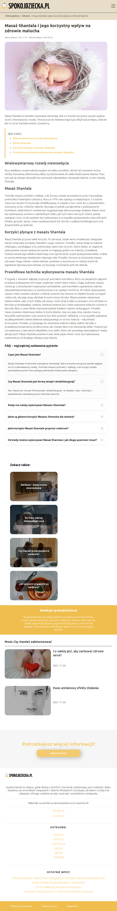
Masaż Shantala (22, 143)
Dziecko (58, 835)
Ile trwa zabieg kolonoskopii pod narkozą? (34, 519)
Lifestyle (58, 839)
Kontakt (58, 816)
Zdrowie (26, 16)
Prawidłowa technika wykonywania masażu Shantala (43, 152)
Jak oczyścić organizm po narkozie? (34, 586)
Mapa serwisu (49, 906)
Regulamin (72, 906)
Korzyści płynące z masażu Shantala (34, 147)
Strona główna (12, 16)
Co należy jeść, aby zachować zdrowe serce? (78, 653)
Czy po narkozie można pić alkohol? (58, 887)
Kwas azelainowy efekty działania (76, 688)
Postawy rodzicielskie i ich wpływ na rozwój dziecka (58, 891)
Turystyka (58, 843)
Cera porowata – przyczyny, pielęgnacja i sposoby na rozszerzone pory (58, 878)
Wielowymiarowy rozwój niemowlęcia (35, 138)
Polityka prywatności (21, 906)
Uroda (58, 848)
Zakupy (58, 852)
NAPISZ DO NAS (58, 753)
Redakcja (58, 810)
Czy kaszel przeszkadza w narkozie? (33, 552)
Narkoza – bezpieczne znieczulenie (34, 486)
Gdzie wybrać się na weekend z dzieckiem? (58, 882)
